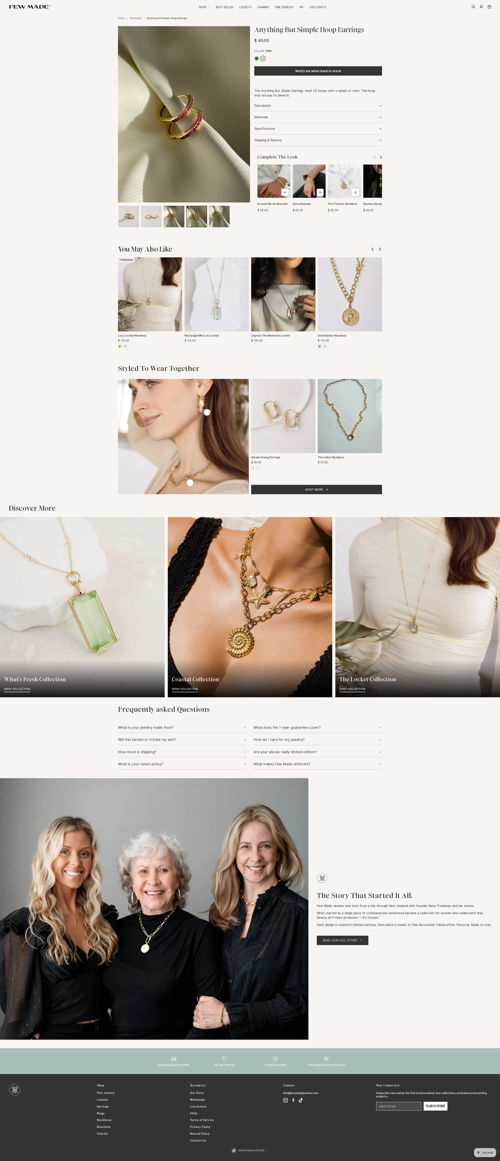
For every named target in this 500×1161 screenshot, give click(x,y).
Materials (261, 117)
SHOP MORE (314, 489)
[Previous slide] (372, 249)
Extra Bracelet (302, 203)
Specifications (264, 129)
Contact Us (198, 1140)
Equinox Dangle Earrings (379, 203)
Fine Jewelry (284, 7)
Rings (101, 1113)
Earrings (103, 1106)
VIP (301, 7)
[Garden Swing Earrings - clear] (258, 468)
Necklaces (104, 1120)
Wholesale (135, 18)
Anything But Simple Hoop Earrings (166, 18)
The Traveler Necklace (342, 203)
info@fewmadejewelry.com (301, 1093)
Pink (263, 58)
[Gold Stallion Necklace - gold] (319, 346)
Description (262, 105)
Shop (203, 7)
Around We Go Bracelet (272, 203)
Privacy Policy (200, 1126)
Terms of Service (202, 1120)
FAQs (194, 1113)
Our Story (197, 1092)
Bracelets (104, 1126)
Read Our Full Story (340, 940)
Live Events (317, 7)
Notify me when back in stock (318, 71)
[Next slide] (379, 157)
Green (256, 58)
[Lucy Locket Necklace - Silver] (125, 346)
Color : (263, 51)
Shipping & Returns (268, 140)
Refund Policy (200, 1133)
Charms (263, 7)
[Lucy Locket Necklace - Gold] (119, 346)
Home (121, 18)
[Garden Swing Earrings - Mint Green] (252, 468)
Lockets (245, 7)
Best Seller (224, 7)
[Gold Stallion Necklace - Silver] (325, 346)
